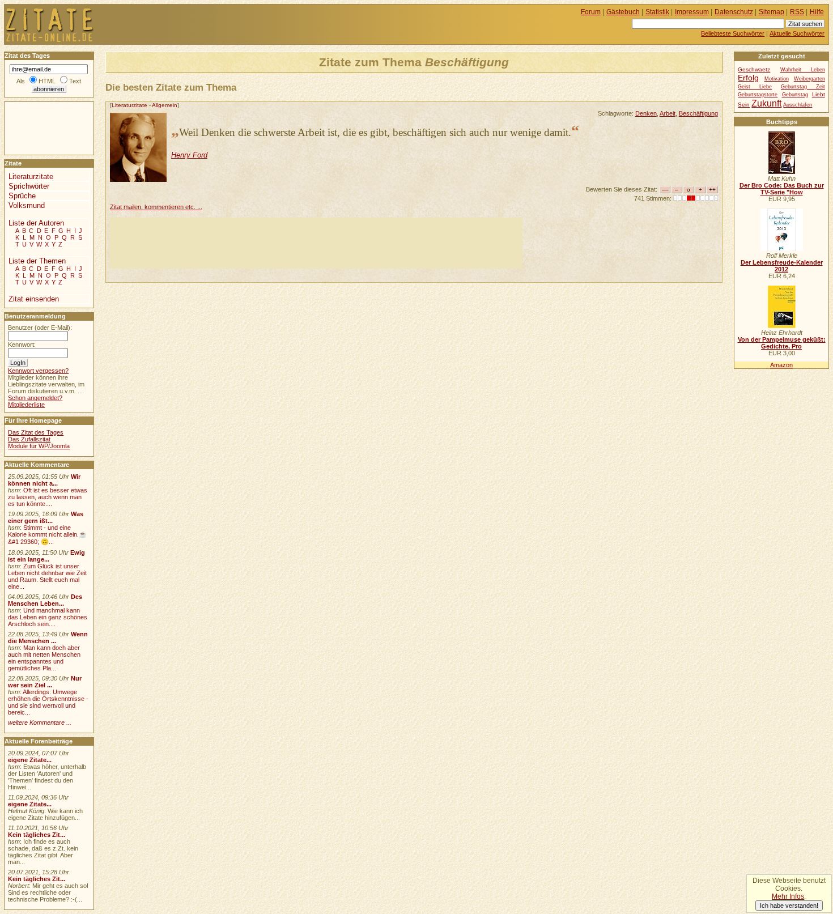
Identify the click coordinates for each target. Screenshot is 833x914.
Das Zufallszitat (29, 439)
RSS (797, 12)
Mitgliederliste (26, 404)
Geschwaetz (754, 69)
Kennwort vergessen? (38, 370)
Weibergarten (809, 79)
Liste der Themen (37, 261)
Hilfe (817, 12)
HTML (47, 81)
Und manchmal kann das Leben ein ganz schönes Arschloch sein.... (47, 617)
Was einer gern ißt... (45, 517)
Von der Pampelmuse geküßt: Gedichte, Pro (782, 343)
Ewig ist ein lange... (46, 556)
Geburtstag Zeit (803, 87)
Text (75, 81)
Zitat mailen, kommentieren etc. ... (156, 206)
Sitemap (771, 12)
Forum (591, 12)
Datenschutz (734, 12)
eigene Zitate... (30, 759)
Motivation (776, 79)
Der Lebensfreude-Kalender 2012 (782, 266)
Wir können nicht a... (44, 480)
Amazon (781, 365)
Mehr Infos (788, 896)
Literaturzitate (129, 105)
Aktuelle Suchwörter (797, 33)
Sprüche (22, 196)
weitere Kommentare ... (39, 722)
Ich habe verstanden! (789, 905)
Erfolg (748, 77)
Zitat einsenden (33, 299)
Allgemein (164, 105)
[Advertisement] (316, 243)
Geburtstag (795, 94)
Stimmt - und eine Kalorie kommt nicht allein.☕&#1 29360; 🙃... (47, 534)
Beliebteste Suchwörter (732, 33)
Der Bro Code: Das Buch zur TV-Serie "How (782, 188)
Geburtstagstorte (757, 94)
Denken (646, 113)
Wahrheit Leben (802, 70)
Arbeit (667, 113)
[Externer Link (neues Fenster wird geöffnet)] (781, 171)
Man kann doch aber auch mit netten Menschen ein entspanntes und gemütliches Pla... (44, 657)
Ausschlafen (797, 105)
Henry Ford (189, 155)
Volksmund (26, 205)
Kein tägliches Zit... (36, 834)
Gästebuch (623, 12)
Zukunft (766, 103)
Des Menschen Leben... (45, 600)
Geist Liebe (755, 87)
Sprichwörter (28, 186)
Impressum (692, 12)
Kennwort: (22, 344)
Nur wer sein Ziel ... (45, 681)
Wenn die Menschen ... (48, 637)
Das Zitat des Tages (35, 432)
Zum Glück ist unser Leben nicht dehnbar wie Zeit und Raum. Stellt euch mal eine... (47, 576)
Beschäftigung (698, 113)
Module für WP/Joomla (39, 446)
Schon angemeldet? (35, 397)
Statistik (657, 12)
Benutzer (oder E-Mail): (40, 327)
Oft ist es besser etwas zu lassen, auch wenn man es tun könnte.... (47, 497)
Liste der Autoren (36, 223)
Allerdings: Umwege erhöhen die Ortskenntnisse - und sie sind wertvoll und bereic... (48, 702)
